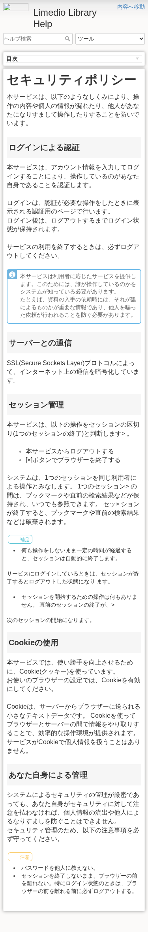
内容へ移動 (131, 7)
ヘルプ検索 (68, 38)
